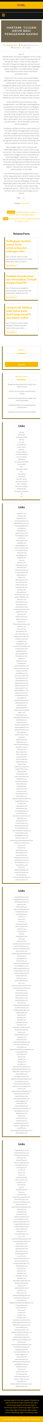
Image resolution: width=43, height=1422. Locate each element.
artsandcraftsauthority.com (21, 877)
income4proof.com (21, 550)
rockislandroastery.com (21, 860)
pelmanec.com (21, 904)
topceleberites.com (21, 678)
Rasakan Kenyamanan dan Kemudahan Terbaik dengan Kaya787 (21, 279)
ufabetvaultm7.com (21, 688)
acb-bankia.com (21, 1054)
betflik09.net (21, 558)
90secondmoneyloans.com (21, 624)
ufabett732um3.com (21, 735)
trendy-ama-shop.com (21, 767)
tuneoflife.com (21, 1128)
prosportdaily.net (21, 759)
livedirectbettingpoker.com (21, 1042)
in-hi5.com (21, 921)
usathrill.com (21, 803)
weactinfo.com (21, 1020)
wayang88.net (21, 698)
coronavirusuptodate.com (21, 646)
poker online (22, 447)
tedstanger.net (21, 732)
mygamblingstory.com (21, 897)
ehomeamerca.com (21, 602)
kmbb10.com (21, 1015)
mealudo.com (21, 1037)
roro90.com (21, 917)
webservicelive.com (21, 880)
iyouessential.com (21, 582)
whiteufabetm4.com (21, 703)
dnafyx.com (21, 577)
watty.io (21, 934)
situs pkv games (21, 457)
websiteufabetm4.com (21, 700)
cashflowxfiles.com (22, 1012)
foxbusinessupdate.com (21, 1044)
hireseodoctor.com (21, 656)
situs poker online (21, 469)
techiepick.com (21, 786)
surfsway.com (21, 614)
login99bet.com (21, 518)
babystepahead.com (21, 1106)
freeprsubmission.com (21, 776)
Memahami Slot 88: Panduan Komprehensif (22, 412)
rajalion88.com (21, 531)
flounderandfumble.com (21, 717)
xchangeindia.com (21, 821)
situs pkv (21, 442)
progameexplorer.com (21, 857)
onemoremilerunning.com (21, 1005)
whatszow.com (21, 599)
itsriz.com (21, 939)
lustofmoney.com (21, 1121)
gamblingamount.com (21, 1111)
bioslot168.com (21, 875)
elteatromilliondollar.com (21, 968)
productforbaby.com (21, 980)
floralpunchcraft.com (21, 1030)
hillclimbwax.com (21, 1113)
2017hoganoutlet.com (21, 902)
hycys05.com (21, 1003)
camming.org (21, 528)
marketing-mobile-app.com (21, 1027)
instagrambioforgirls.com (21, 1010)
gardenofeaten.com (21, 1000)
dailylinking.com (21, 575)
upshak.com (21, 1059)
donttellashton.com (21, 912)
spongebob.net (21, 958)
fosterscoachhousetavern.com (21, 985)
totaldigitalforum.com (22, 835)
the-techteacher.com (21, 828)
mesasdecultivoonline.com (21, 988)
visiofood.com (21, 771)
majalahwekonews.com (21, 899)
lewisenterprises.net (21, 570)
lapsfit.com (21, 658)
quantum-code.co (21, 747)
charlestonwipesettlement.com (21, 1091)
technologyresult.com (21, 594)
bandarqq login (17, 1403)
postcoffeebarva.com (21, 966)
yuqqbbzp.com (21, 641)
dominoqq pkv (21, 489)
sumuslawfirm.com (21, 1074)
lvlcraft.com (21, 621)
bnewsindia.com (21, 784)
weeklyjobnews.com (21, 1096)
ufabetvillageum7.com (21, 690)
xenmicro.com (21, 562)
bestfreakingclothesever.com (21, 1069)
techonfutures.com (22, 794)
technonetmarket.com (21, 730)
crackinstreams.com (21, 649)
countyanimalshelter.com (22, 1098)
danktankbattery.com (21, 1035)
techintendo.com (21, 604)
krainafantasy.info (21, 924)
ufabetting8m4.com (21, 680)
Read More (11, 266)
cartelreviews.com (21, 612)
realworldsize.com (21, 976)
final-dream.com (21, 752)
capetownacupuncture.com (21, 944)
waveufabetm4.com (21, 695)
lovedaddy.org (21, 1047)
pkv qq (21, 432)
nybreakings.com (21, 813)
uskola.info (21, 737)
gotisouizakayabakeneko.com (21, 953)
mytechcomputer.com (22, 872)
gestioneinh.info (21, 757)
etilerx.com (21, 712)
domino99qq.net (21, 907)
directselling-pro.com (21, 862)
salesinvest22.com (21, 762)
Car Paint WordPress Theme (14, 1419)
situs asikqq (21, 474)
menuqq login (9, 1400)
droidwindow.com (21, 774)
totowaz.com (21, 1089)
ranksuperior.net (21, 1103)
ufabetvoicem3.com (21, 693)
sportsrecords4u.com (21, 676)
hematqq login (25, 1410)
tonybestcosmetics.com (21, 843)
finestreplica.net (21, 715)
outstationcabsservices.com (22, 816)
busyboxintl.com (21, 961)
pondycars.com (21, 791)
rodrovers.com (21, 629)
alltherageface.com (21, 853)
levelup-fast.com (21, 661)
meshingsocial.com (22, 1022)
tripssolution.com (21, 631)
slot (23, 198)
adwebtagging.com (21, 1101)
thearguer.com (21, 1025)
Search (21, 350)
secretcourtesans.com (21, 521)
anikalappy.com (22, 705)
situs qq (21, 439)
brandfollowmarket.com (21, 1093)
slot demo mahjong (21, 454)
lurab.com (21, 867)
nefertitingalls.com (21, 545)
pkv (21, 467)
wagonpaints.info (21, 739)
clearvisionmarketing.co (21, 744)
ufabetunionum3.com (21, 683)
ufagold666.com (21, 779)
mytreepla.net (21, 663)
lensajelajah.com (21, 555)
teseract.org (21, 764)
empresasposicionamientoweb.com (21, 840)
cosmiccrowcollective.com (21, 949)
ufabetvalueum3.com (21, 685)
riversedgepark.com (21, 535)
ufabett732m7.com (21, 769)
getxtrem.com (21, 1017)
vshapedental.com (21, 806)
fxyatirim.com (21, 590)
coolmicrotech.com (21, 823)
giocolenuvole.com (22, 580)
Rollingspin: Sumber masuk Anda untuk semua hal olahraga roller (18, 246)
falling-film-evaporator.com (21, 1071)
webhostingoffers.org (21, 597)
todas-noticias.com (21, 926)
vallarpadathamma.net (21, 973)
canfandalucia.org (21, 808)
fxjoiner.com (21, 848)
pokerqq (21, 449)
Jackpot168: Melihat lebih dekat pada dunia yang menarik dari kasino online (19, 312)
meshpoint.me (21, 956)
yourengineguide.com (21, 811)
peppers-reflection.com (21, 1126)
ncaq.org (21, 560)
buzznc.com (21, 845)
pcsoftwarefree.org (21, 572)
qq (21, 494)
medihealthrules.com (21, 801)
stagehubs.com (21, 513)
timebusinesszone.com (21, 1123)
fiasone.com (21, 1032)
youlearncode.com (21, 587)
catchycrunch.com (21, 540)
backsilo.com (21, 1062)
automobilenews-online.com (21, 830)
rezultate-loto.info (21, 671)
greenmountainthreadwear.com (21, 1079)
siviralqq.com (21, 1064)
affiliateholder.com (21, 1133)
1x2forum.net (21, 516)
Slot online (25, 203)
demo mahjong (21, 484)
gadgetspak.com (21, 651)
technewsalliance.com (21, 727)
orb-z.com (21, 983)
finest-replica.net (21, 754)
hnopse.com (21, 1116)
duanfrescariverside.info (21, 710)
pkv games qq (21, 444)
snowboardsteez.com (21, 1008)
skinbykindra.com (21, 850)
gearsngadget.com (21, 653)
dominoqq (21, 459)
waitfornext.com (21, 742)
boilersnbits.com (21, 990)
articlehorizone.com (21, 639)
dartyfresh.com (21, 567)
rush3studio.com (21, 914)
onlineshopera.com (21, 565)
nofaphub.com (21, 543)
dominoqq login (31, 1403)
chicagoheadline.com (21, 526)
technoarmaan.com (21, 838)
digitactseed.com (21, 619)
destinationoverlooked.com (21, 1108)
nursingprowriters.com (21, 1076)
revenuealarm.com (21, 865)
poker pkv (21, 435)
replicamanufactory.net (21, 668)
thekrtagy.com (21, 818)
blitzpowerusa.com (21, 998)
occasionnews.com (22, 1118)
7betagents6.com (21, 644)
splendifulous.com (21, 673)
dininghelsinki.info (21, 708)
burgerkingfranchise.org (21, 971)
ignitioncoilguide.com (21, 870)
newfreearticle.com (21, 995)
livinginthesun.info (21, 936)
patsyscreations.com (21, 548)
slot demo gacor (21, 479)
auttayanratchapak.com (21, 963)
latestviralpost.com (21, 993)
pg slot (36, 1407)
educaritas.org (21, 553)
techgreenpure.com (21, 607)
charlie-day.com (21, 1039)
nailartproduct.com (21, 617)
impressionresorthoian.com (21, 1067)
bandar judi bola (21, 452)
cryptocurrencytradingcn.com (21, 1086)
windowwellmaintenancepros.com (21, 1130)
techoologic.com (21, 796)
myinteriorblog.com (21, 781)
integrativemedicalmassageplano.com (21, 1049)
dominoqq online (21, 437)
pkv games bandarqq (21, 462)
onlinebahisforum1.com (21, 523)
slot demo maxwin (21, 481)
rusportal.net (21, 931)
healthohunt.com (21, 720)
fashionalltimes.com (21, 833)
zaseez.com (21, 538)
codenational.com (21, 855)
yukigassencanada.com (21, 636)
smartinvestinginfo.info (21, 725)
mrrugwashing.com (21, 1052)
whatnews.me (21, 749)
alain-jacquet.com (21, 951)
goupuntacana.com (21, 533)
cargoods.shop (21, 941)
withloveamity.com (21, 585)
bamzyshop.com (21, 789)
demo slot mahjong (21, 486)
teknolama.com (21, 978)
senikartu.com (21, 929)
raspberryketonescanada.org (21, 798)
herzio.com (21, 919)
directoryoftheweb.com (21, 909)
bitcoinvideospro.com (21, 946)
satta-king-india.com (21, 634)
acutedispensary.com (21, 1081)
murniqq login (12, 1410)
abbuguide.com (21, 592)
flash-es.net (21, 1057)
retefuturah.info (22, 722)
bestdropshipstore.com (21, 609)
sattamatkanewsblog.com (21, 1084)
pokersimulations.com (21, 666)
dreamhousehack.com (21, 826)
